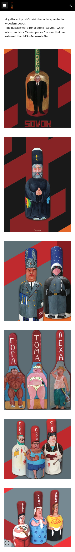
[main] (37, 27)
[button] (4, 5)
